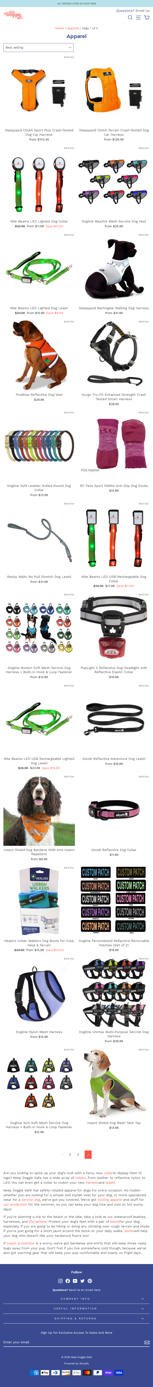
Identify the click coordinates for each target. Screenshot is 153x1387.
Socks (129, 1231)
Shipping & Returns (75, 1318)
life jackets (38, 1221)
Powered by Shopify (76, 1363)
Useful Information (75, 1308)
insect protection (20, 1243)
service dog (31, 1200)
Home (59, 28)
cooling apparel (110, 1200)
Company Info (75, 1298)
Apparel (73, 28)
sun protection (15, 1204)
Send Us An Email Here (84, 1289)
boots (114, 1221)
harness (92, 1182)
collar (108, 1173)
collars (80, 1178)
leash (110, 1182)
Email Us (142, 11)
